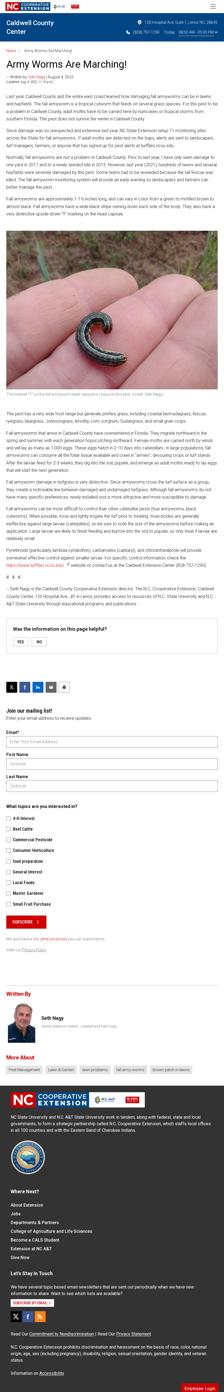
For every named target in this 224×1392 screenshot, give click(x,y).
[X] (16, 1316)
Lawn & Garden (61, 1070)
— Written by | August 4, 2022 (39, 77)
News (11, 51)
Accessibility (51, 1373)
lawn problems (95, 1070)
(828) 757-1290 (146, 32)
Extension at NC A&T (31, 1248)
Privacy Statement (133, 1334)
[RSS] (40, 1316)
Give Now (20, 1257)
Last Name (17, 776)
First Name (17, 754)
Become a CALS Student (35, 1240)
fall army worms (130, 1070)
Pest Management (24, 1070)
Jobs (16, 1213)
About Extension (27, 1205)
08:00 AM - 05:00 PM (196, 32)
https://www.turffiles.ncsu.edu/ (35, 565)
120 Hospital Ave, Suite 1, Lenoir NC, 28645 (181, 22)
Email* (12, 732)
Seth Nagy (36, 77)
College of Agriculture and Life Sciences (51, 1231)
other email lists (53, 939)
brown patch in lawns (171, 1070)
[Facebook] (28, 1316)
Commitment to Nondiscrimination (61, 1334)
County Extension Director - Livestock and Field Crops (79, 1026)
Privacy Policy (34, 950)
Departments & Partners (35, 1222)
